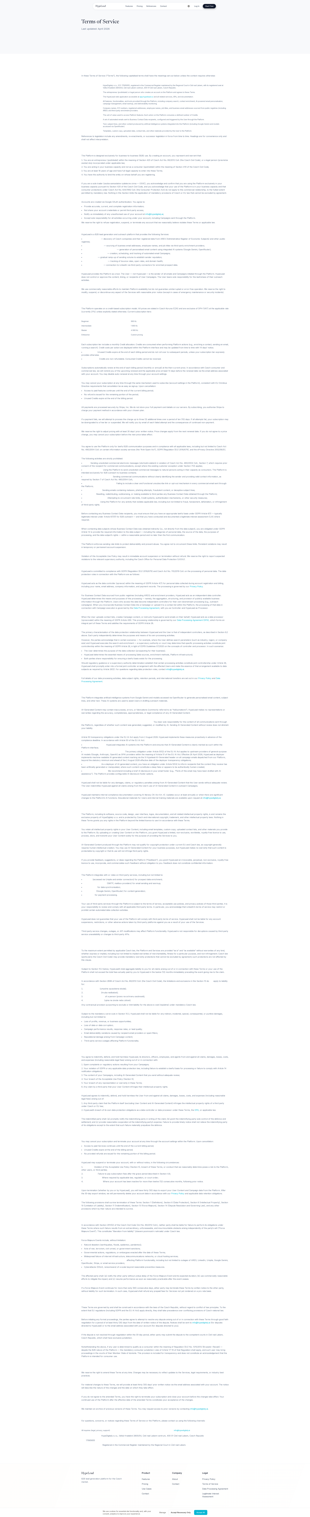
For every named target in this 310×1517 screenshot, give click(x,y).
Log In (196, 6)
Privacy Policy (196, 586)
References (151, 6)
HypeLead (101, 6)
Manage (162, 1512)
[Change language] (188, 6)
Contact (163, 6)
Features (129, 6)
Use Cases (146, 1489)
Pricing (140, 6)
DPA (197, 1110)
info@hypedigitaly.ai (154, 214)
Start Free (209, 6)
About (175, 1479)
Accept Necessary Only (181, 1512)
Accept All (201, 1512)
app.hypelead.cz (146, 97)
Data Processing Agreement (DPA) (193, 620)
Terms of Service (210, 1484)
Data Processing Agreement (146, 608)
